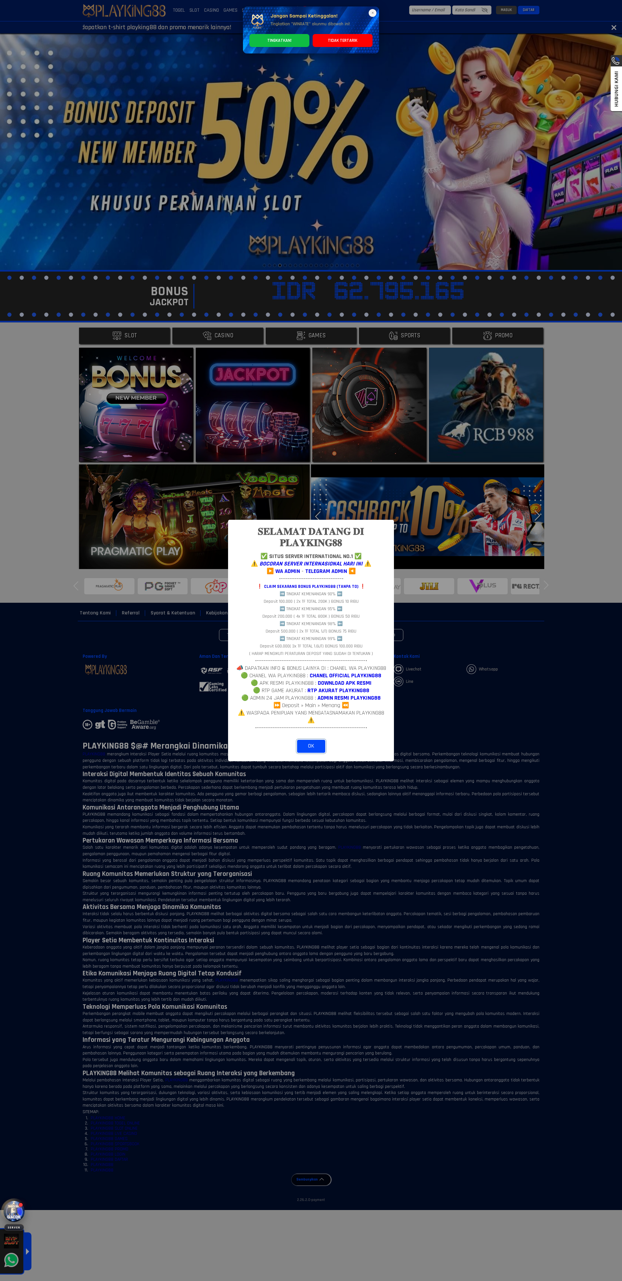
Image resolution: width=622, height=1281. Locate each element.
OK (311, 746)
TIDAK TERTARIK (342, 40)
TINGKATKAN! (279, 40)
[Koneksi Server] (14, 1211)
